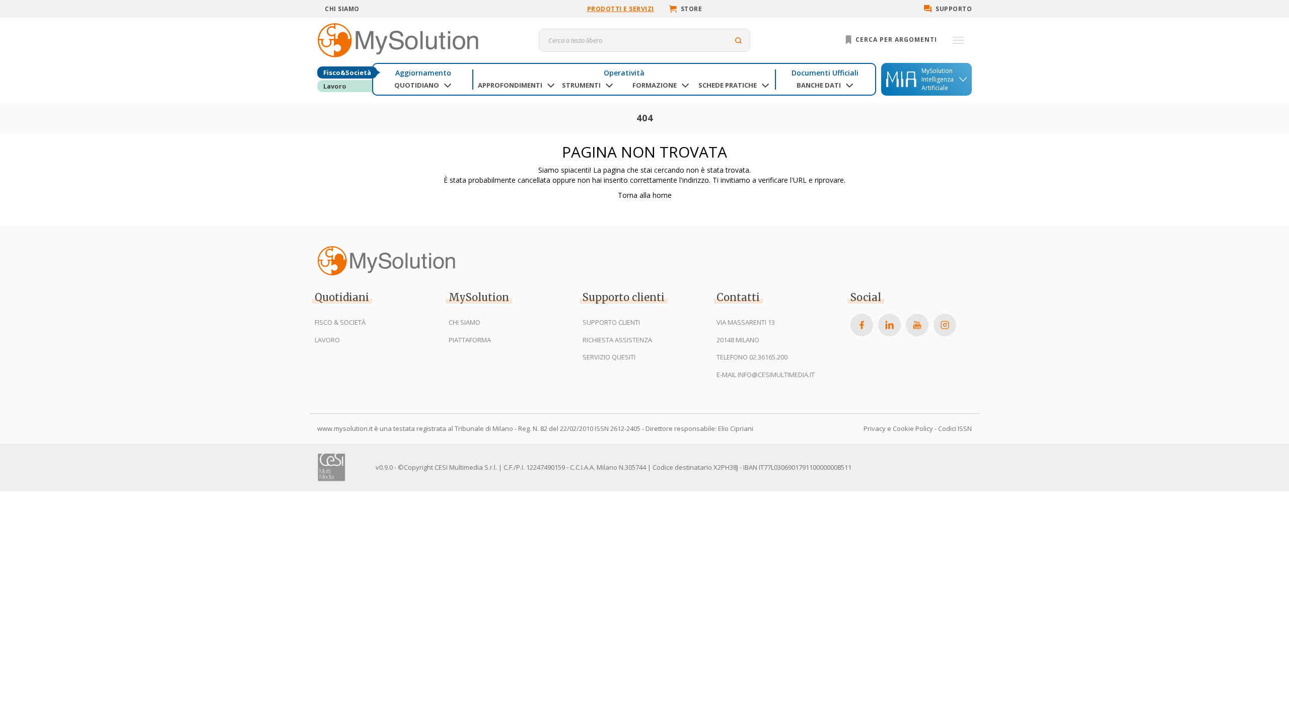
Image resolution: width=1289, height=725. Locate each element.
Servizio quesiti (609, 356)
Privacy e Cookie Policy (898, 428)
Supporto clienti (611, 322)
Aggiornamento (423, 73)
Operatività (624, 73)
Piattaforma (470, 339)
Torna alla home (645, 195)
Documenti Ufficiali (825, 73)
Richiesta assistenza (617, 339)
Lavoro (334, 86)
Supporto (954, 9)
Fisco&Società (347, 72)
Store (691, 9)
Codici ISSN (955, 428)
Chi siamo (342, 9)
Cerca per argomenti (895, 39)
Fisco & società (340, 322)
